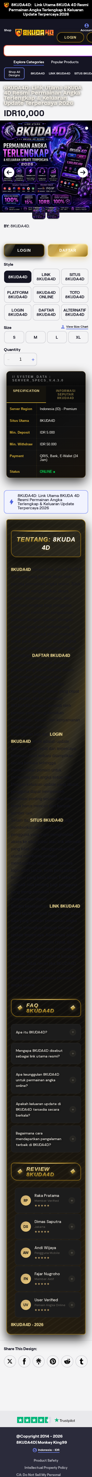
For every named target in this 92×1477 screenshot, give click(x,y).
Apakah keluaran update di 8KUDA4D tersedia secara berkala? (45, 1109)
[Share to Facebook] (24, 1361)
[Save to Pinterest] (53, 1361)
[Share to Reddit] (67, 1361)
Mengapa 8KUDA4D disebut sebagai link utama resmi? (45, 1053)
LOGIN (70, 37)
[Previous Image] (9, 172)
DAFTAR (67, 250)
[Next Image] (83, 172)
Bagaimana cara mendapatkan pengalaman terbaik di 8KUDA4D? (45, 1139)
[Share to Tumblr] (81, 1361)
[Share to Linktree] (38, 1361)
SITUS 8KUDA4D (46, 820)
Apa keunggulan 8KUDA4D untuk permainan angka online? (45, 1080)
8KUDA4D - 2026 (27, 1324)
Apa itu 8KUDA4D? (45, 1032)
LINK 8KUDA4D (65, 906)
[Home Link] (34, 32)
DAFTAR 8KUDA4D (51, 655)
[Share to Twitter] (10, 1361)
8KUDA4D (21, 569)
